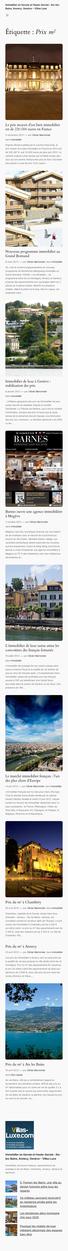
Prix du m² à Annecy (21, 946)
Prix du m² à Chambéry (23, 902)
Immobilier (16, 139)
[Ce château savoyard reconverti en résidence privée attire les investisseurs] (11, 1202)
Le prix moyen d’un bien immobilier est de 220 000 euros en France (32, 127)
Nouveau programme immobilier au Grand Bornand (32, 253)
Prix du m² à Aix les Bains (24, 1064)
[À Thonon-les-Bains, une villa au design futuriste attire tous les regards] (11, 1186)
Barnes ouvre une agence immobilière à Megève (33, 513)
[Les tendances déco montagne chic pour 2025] (11, 1217)
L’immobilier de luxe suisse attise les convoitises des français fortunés (32, 648)
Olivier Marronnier (41, 135)
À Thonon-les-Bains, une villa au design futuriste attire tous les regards (40, 1186)
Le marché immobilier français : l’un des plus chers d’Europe (32, 778)
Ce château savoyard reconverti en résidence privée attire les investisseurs (40, 1202)
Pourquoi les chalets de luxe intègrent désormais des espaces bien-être (41, 1230)
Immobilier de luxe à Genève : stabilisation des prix (28, 383)
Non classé (16, 1074)
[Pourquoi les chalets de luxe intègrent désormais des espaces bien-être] (11, 1230)
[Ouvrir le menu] (7, 15)
